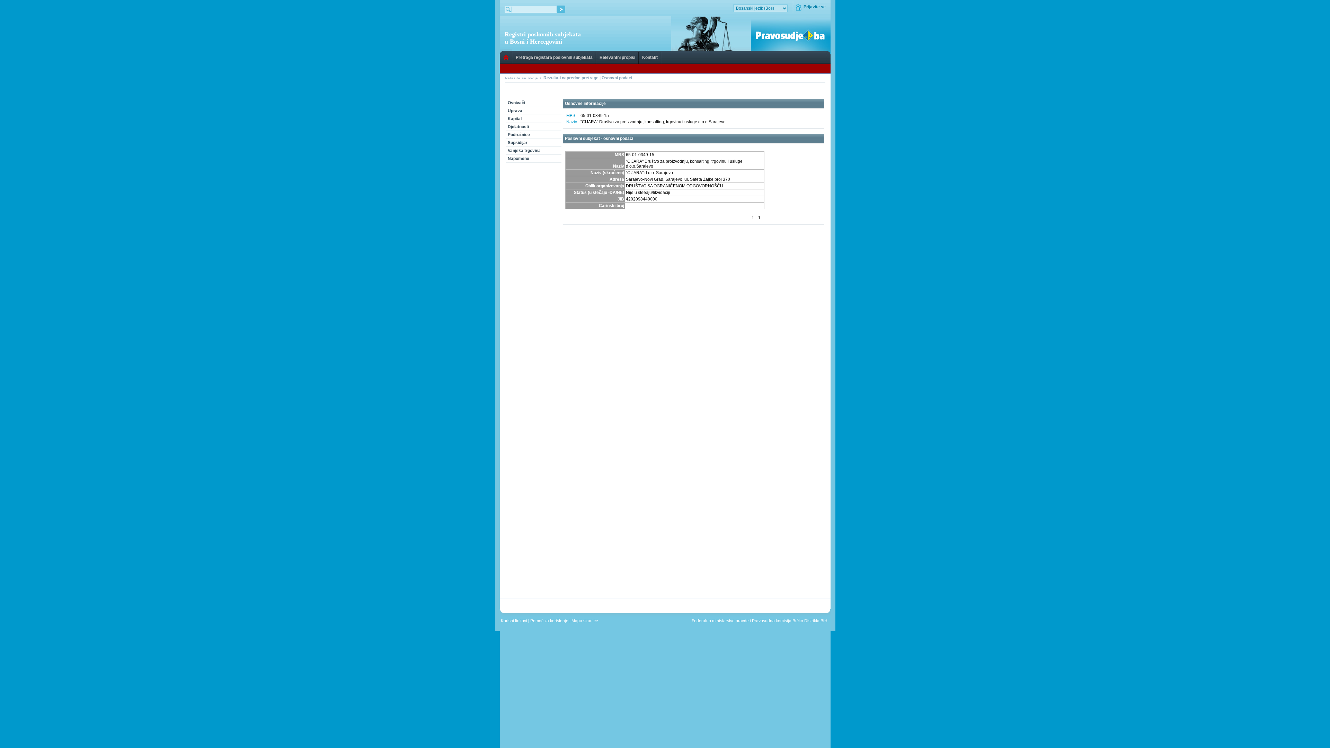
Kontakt (650, 57)
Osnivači (516, 102)
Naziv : (572, 121)
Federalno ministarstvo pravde (720, 620)
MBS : (571, 115)
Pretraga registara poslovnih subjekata (554, 57)
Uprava (515, 110)
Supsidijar (517, 142)
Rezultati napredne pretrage (570, 77)
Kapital (515, 118)
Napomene (518, 158)
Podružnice (519, 134)
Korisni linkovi (514, 620)
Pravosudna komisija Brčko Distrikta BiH (789, 620)
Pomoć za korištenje (549, 620)
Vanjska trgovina (524, 150)
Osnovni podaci (617, 77)
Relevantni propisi (617, 57)
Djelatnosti (518, 126)
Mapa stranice (585, 620)
